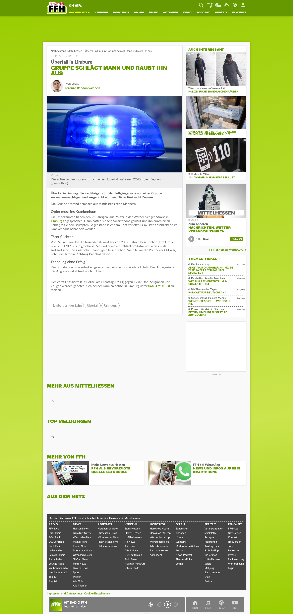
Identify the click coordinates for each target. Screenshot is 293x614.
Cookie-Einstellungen (97, 593)
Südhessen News (107, 546)
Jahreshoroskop (159, 546)
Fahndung (110, 305)
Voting (179, 564)
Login (231, 568)
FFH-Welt (239, 12)
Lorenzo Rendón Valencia (82, 88)
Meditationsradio (58, 572)
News (77, 524)
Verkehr (101, 12)
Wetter (226, 3)
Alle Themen (80, 585)
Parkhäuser (131, 559)
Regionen (105, 524)
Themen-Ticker (202, 259)
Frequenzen (234, 542)
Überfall (92, 305)
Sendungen (182, 528)
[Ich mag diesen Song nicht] (175, 604)
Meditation (211, 542)
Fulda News (79, 564)
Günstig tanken (133, 555)
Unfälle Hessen (133, 537)
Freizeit (220, 12)
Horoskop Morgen (160, 533)
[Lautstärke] (149, 604)
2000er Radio (56, 542)
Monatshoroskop (159, 542)
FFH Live (54, 528)
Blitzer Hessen (133, 533)
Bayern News (80, 568)
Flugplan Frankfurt (135, 564)
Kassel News (80, 546)
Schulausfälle (132, 568)
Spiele (208, 564)
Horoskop (121, 12)
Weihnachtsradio (58, 568)
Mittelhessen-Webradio (226, 250)
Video (187, 12)
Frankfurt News (82, 533)
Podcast (203, 12)
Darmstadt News (82, 550)
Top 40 (53, 577)
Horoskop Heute (159, 528)
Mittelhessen (74, 51)
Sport (76, 572)
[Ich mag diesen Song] (159, 604)
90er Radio (55, 537)
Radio (53, 524)
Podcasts (181, 550)
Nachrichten (79, 12)
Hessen (113, 518)
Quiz (207, 577)
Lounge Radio (56, 564)
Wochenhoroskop (160, 537)
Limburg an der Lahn (67, 305)
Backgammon (212, 572)
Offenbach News (82, 555)
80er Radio (55, 533)
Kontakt (232, 537)
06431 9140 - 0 (159, 286)
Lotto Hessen (212, 559)
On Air (139, 12)
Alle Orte (78, 581)
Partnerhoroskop (159, 550)
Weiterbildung (236, 564)
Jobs (230, 546)
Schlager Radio (57, 555)
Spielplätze (211, 533)
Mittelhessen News (109, 537)
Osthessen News (107, 533)
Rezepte (209, 537)
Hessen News (81, 528)
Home (195, 608)
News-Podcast (184, 555)
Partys (208, 581)
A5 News (130, 546)
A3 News (130, 542)
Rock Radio (55, 546)
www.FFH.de (73, 518)
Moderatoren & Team (188, 546)
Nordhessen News (108, 528)
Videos (179, 537)
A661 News (131, 550)
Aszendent (156, 555)
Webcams (181, 542)
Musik (153, 12)
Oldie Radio (55, 550)
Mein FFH (243, 3)
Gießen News (80, 559)
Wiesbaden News (83, 537)
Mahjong (209, 568)
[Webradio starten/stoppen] (167, 604)
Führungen (234, 550)
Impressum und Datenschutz (64, 593)
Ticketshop (211, 555)
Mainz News (80, 542)
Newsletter (234, 533)
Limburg (56, 221)
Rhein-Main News (108, 542)
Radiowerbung (236, 559)
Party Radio (55, 559)
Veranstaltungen (214, 528)
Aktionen (170, 12)
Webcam (235, 3)
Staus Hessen (132, 528)
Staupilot (218, 3)
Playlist (210, 3)
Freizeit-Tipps (212, 550)
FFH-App (233, 528)
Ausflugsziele (212, 546)
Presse (232, 555)
